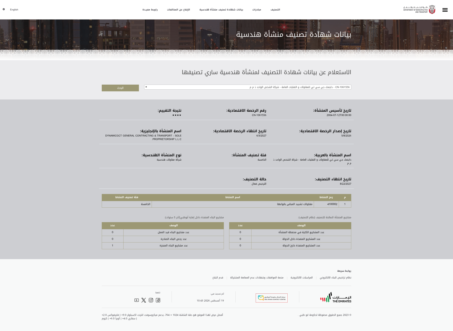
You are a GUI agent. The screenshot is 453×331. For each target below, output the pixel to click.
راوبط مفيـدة (150, 9)
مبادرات (256, 9)
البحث (120, 88)
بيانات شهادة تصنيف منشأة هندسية (221, 9)
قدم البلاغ (218, 277)
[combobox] (247, 87)
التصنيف (275, 9)
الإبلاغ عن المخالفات (178, 9)
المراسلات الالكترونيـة (302, 277)
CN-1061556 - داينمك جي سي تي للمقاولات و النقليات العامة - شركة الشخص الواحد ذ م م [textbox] (300, 87)
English (14, 10)
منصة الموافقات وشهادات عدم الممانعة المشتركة (256, 277)
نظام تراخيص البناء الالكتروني (335, 277)
